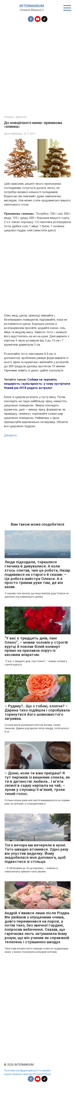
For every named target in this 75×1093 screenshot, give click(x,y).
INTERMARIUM (31, 6)
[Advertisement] (37, 66)
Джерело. (10, 435)
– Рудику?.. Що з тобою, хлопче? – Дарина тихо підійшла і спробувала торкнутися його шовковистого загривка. (37, 712)
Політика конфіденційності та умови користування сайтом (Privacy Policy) (27, 1072)
